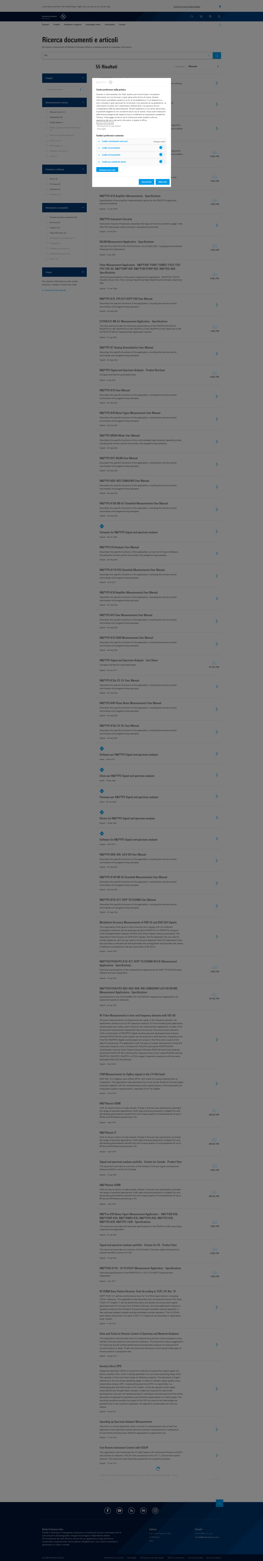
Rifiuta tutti (162, 182)
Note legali (101, 129)
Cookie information (105, 123)
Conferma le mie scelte (107, 170)
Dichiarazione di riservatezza (109, 126)
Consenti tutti (146, 182)
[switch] (162, 147)
